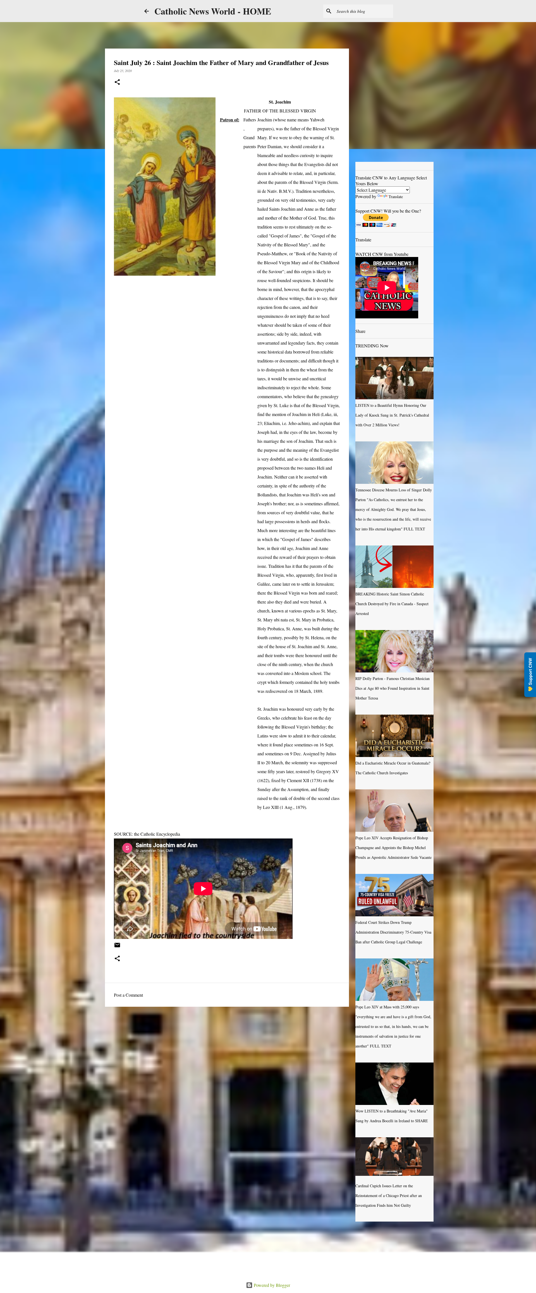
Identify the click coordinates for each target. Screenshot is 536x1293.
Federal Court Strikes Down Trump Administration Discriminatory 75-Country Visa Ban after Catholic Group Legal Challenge (393, 932)
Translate (396, 196)
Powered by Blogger (271, 1285)
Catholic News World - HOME (212, 11)
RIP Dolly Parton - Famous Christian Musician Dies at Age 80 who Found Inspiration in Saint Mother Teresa (392, 688)
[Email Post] (117, 947)
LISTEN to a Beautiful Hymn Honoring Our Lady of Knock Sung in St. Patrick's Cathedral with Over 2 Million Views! (392, 415)
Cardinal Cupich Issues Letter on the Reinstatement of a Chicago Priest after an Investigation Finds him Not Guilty (388, 1195)
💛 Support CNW (530, 674)
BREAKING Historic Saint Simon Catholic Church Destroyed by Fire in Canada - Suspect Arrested (392, 603)
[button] (117, 82)
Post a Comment (128, 995)
